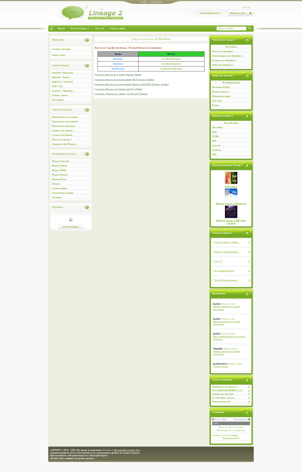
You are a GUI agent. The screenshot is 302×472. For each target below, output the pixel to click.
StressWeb (217, 127)
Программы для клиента (65, 121)
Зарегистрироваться (209, 13)
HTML (215, 136)
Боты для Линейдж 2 (223, 51)
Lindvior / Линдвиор (62, 90)
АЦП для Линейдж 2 (223, 65)
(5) (249, 251)
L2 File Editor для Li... (223, 398)
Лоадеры (56, 197)
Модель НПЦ (59, 170)
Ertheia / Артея (59, 95)
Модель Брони (59, 165)
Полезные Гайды (221, 87)
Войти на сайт (237, 13)
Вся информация (231, 82)
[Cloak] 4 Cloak (220, 366)
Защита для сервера (62, 130)
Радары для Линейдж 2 (224, 60)
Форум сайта (58, 55)
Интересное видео (221, 96)
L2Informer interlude (223, 394)
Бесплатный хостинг (124, 450)
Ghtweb (216, 145)
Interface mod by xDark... (226, 242)
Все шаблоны (231, 123)
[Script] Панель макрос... (226, 280)
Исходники (57, 100)
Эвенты (56, 183)
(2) (249, 280)
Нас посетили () (231, 438)
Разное (215, 105)
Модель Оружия (60, 161)
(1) (249, 242)
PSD (214, 154)
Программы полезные (63, 126)
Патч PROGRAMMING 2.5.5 (227, 390)
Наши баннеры (71, 226)
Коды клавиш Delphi (224, 270)
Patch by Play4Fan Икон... (227, 251)
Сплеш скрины (59, 188)
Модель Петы (59, 179)
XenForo (216, 150)
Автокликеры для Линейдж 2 (227, 56)
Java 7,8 (218, 261)
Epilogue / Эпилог (61, 77)
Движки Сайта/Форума (64, 144)
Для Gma (217, 100)
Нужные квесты (220, 91)
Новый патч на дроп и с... (225, 386)
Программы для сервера (65, 117)
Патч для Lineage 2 (62, 139)
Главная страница (61, 49)
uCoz (137, 450)
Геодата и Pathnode (62, 135)
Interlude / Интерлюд (62, 72)
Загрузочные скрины (63, 192)
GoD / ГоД (57, 86)
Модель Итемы (60, 174)
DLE (214, 132)
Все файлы (231, 46)
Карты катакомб (221, 401)
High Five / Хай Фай (62, 81)
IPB (214, 141)
